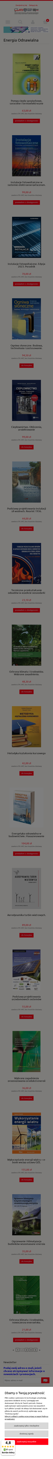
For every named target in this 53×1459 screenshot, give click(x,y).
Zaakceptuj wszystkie (26, 1442)
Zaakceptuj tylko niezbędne (26, 1426)
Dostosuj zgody (27, 1434)
